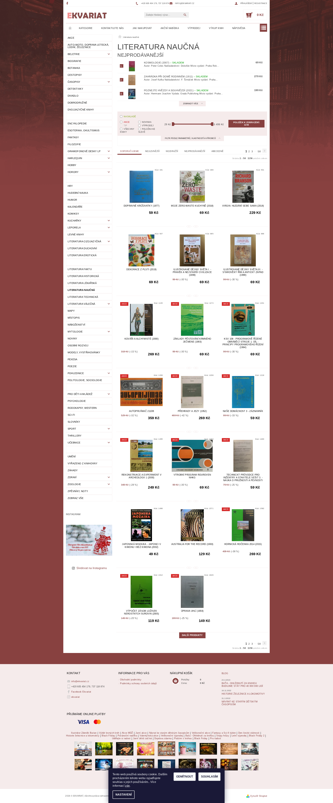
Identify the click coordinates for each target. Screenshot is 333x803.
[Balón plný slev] (229, 748)
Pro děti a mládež (80, 394)
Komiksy (73, 213)
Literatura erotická (82, 255)
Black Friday (108, 735)
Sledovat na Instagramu (91, 568)
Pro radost (215, 738)
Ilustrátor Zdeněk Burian (84, 733)
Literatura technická (83, 297)
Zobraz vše (75, 498)
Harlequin (75, 158)
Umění (72, 456)
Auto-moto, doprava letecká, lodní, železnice (88, 46)
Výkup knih (216, 28)
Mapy (71, 310)
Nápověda (238, 28)
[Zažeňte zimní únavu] (145, 748)
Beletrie (74, 54)
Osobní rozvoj (78, 345)
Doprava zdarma (163, 738)
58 (259, 151)
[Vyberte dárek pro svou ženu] (124, 748)
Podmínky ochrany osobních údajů (138, 683)
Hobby (72, 165)
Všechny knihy (127, 130)
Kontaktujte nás (112, 28)
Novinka (147, 122)
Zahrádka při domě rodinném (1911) (176, 76)
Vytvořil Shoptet (258, 796)
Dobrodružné (77, 102)
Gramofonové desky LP (84, 151)
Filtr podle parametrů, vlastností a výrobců (190, 138)
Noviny (72, 338)
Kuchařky (74, 220)
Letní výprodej (239, 735)
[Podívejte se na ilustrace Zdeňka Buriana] (83, 748)
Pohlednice (76, 373)
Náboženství (76, 324)
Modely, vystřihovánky (84, 352)
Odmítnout (184, 776)
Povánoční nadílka (127, 735)
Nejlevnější (152, 151)
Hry (70, 186)
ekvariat (75, 697)
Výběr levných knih (109, 733)
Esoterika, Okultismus (84, 130)
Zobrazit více (190, 103)
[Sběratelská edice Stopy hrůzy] (187, 764)
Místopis (74, 317)
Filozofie (74, 144)
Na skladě (130, 116)
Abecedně (217, 151)
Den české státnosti (248, 733)
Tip (125, 125)
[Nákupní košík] (175, 681)
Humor (72, 199)
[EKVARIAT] (87, 15)
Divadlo (73, 95)
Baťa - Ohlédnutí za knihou (199, 735)
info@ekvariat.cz (80, 681)
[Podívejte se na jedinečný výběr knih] (104, 748)
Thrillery (75, 435)
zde (127, 785)
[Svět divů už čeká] (208, 748)
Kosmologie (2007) (164, 62)
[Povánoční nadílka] (104, 764)
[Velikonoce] (145, 764)
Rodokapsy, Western (82, 408)
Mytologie (75, 331)
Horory (73, 172)
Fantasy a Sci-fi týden (224, 733)
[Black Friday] (83, 764)
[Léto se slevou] (208, 764)
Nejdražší (172, 151)
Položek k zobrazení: (246, 123)
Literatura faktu (80, 269)
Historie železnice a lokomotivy (243, 694)
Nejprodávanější (194, 151)
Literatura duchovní (82, 248)
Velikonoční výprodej (172, 735)
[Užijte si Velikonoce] (187, 748)
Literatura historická (83, 276)
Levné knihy (76, 234)
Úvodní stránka (70, 28)
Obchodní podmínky (130, 679)
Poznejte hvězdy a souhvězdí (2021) (176, 90)
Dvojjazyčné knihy (81, 109)
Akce (71, 37)
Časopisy (74, 81)
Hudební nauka (78, 192)
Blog (225, 673)
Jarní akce (141, 733)
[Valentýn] (124, 764)
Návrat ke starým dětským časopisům (169, 733)
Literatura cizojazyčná (84, 241)
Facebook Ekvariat (81, 691)
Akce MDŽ (127, 733)
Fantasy (73, 137)
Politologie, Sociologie (85, 380)
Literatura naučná (81, 290)
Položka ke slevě (146, 130)
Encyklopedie (77, 123)
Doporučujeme (129, 151)
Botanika (74, 68)
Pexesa (72, 359)
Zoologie (74, 484)
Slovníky (74, 421)
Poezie (72, 366)
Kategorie (86, 28)
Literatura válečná (81, 303)
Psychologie (77, 401)
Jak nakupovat (142, 28)
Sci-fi (71, 414)
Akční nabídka (170, 28)
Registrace (260, 3)
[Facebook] (68, 3)
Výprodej (194, 28)
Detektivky (75, 88)
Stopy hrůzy (222, 735)
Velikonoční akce (201, 733)
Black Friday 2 (256, 735)
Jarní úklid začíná (142, 738)
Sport (72, 428)
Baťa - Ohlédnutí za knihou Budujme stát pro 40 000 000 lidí (242, 684)
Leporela (74, 227)
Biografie (74, 61)
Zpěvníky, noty (78, 491)
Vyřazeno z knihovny (82, 463)
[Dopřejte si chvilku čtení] (166, 748)
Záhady (73, 470)
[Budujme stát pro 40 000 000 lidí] (166, 764)
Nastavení (124, 794)
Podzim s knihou (183, 738)
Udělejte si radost (121, 738)
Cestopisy (75, 75)
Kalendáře (75, 206)
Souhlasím (209, 776)
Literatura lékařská (82, 283)
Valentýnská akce (149, 735)
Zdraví (72, 477)
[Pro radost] (250, 764)
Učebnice (74, 442)
